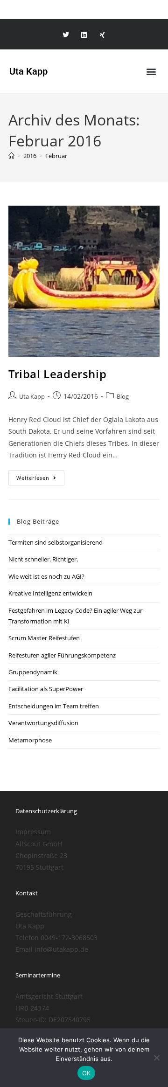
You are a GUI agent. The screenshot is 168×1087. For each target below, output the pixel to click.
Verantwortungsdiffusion (43, 723)
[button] (151, 71)
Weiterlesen (40, 475)
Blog (123, 396)
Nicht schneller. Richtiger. (43, 559)
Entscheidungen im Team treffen (53, 706)
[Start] (11, 156)
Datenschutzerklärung (46, 811)
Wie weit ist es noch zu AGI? (46, 576)
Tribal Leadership (57, 373)
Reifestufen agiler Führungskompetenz (62, 655)
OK (86, 1073)
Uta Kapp (32, 396)
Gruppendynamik (32, 672)
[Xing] (102, 35)
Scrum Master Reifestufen (44, 638)
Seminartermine (37, 975)
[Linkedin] (84, 35)
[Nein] (156, 1057)
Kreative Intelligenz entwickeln (50, 593)
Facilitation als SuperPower (45, 689)
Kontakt (26, 893)
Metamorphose (30, 740)
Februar (56, 156)
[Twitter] (65, 35)
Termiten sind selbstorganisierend (55, 542)
